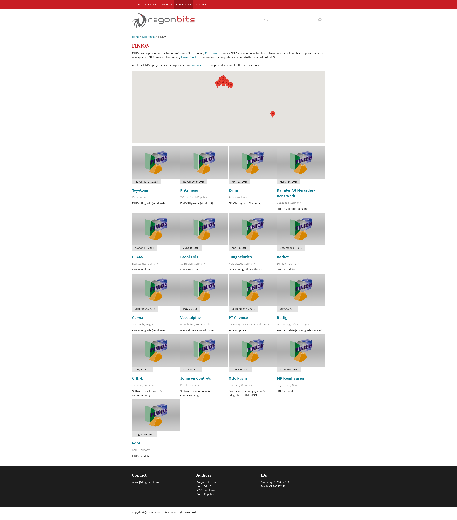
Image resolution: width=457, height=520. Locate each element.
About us (166, 4)
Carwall (138, 317)
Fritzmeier (189, 190)
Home (137, 4)
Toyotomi (140, 190)
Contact (200, 4)
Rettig (282, 317)
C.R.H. (137, 378)
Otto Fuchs (238, 378)
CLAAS (137, 256)
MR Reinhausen (290, 378)
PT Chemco (238, 317)
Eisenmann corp (200, 65)
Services (150, 4)
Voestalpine (190, 317)
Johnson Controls (195, 378)
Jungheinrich (240, 256)
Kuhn (233, 190)
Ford (136, 443)
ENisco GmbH (189, 57)
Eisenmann (212, 53)
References (183, 4)
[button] (217, 84)
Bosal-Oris (189, 256)
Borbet (283, 256)
